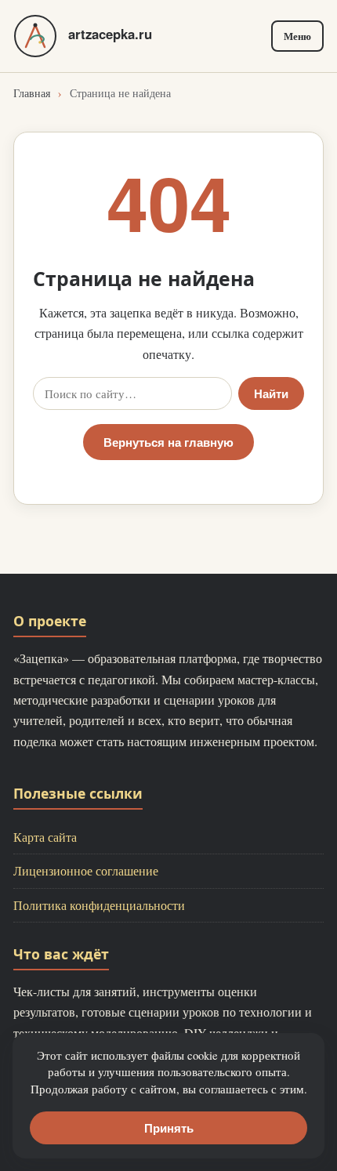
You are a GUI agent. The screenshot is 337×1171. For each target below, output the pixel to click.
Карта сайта (45, 836)
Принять (169, 1128)
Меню (297, 36)
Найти (271, 393)
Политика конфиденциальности (99, 905)
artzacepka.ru (110, 33)
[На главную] (35, 36)
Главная (31, 92)
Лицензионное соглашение (85, 870)
